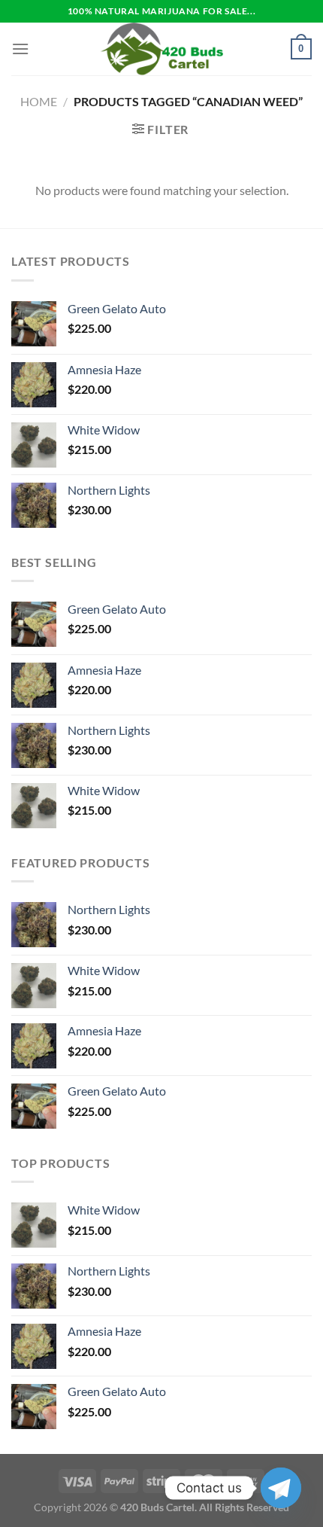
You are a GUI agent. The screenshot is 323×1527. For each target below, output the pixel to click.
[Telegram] (281, 1488)
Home (38, 101)
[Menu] (20, 48)
